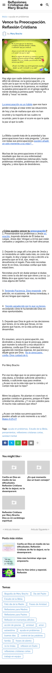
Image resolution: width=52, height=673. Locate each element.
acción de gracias (12, 625)
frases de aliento (23, 641)
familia (7, 641)
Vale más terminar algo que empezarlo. (31, 559)
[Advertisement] (26, 199)
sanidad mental (9, 436)
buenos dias (10, 635)
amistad (30, 625)
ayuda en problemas (19, 17)
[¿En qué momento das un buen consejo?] (38, 467)
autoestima (9, 630)
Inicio (4, 17)
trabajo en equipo (12, 656)
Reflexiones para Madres (16, 609)
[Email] (31, 442)
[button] (4, 4)
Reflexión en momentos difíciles (19, 620)
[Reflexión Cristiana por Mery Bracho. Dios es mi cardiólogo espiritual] (13, 503)
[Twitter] (11, 442)
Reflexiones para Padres (15, 614)
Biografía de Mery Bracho (16, 594)
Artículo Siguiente (39, 529)
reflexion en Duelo (29, 646)
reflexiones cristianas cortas (30, 432)
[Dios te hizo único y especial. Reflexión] (8, 573)
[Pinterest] (24, 442)
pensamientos (8, 432)
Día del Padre (39, 594)
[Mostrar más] (37, 442)
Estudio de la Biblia (38, 429)
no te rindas (9, 646)
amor (41, 625)
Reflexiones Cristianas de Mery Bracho (18, 5)
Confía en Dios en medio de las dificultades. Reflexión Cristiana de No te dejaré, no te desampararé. (13, 484)
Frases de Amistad (38, 604)
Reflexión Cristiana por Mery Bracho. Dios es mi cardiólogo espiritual (13, 516)
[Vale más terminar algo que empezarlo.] (8, 561)
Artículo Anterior (12, 529)
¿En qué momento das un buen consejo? (38, 478)
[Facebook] (5, 442)
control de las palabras (32, 635)
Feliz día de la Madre (14, 604)
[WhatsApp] (18, 442)
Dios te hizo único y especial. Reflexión (32, 571)
